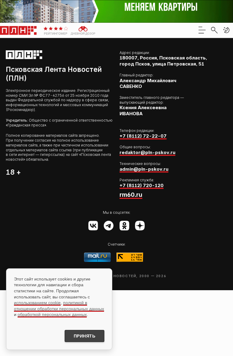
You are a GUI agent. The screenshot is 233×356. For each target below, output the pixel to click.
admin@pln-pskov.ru (144, 169)
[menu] (202, 30)
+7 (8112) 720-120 (142, 185)
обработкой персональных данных (52, 314)
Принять (85, 336)
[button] (226, 30)
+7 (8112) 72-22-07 (143, 136)
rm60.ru (131, 194)
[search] (214, 30)
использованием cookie (37, 302)
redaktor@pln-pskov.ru (147, 152)
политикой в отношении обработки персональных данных (59, 305)
